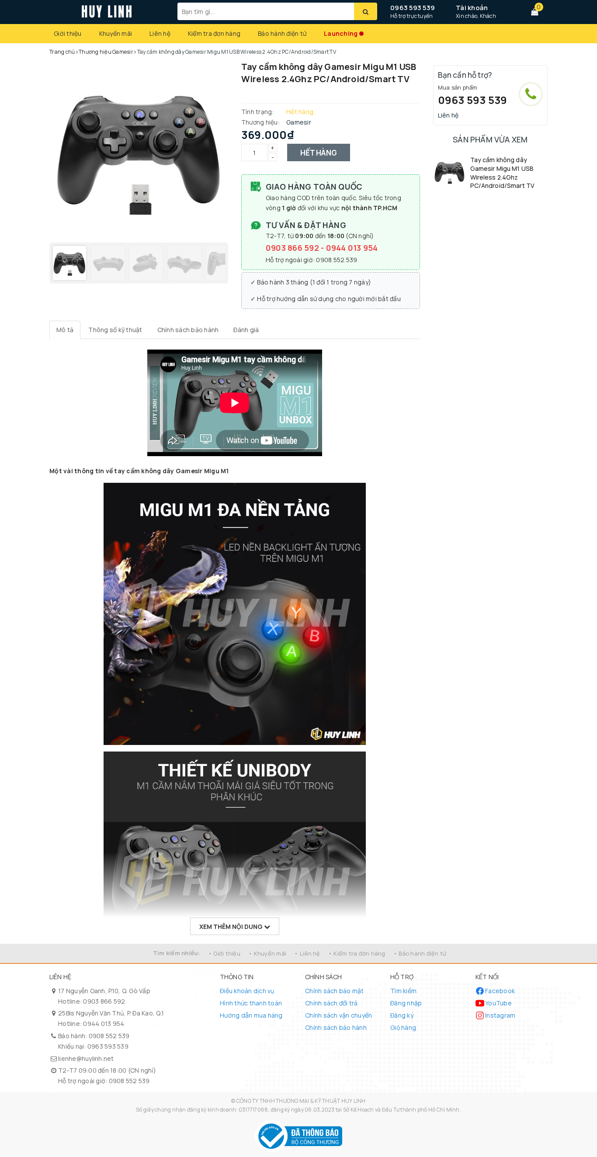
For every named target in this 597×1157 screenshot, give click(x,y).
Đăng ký (401, 1015)
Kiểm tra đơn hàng (214, 33)
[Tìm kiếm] (365, 11)
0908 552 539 (109, 1036)
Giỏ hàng (403, 1027)
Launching (341, 33)
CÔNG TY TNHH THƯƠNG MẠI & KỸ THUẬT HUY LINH (301, 1101)
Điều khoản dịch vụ (247, 991)
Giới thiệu (68, 33)
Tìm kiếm (403, 991)
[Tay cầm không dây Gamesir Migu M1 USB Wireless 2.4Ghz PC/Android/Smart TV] (449, 172)
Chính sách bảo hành (336, 1027)
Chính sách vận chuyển (338, 1015)
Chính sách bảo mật (334, 991)
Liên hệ (159, 33)
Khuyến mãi (115, 33)
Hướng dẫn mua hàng (251, 1015)
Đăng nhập (406, 1003)
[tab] (64, 330)
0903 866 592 (293, 247)
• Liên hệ (307, 953)
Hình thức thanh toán (251, 1003)
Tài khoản (472, 7)
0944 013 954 (352, 247)
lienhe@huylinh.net (86, 1058)
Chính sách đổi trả (331, 1003)
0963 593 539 (412, 7)
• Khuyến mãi (267, 953)
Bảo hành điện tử (282, 33)
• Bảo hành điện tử (420, 953)
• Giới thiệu (224, 953)
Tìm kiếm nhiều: (176, 953)
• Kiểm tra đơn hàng (356, 953)
